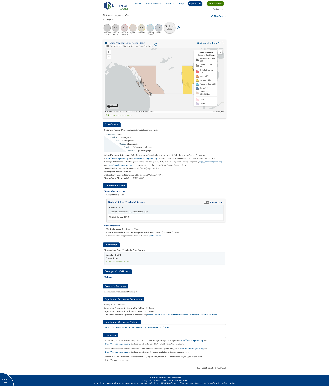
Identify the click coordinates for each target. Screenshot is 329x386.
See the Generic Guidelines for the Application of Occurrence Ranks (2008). (136, 327)
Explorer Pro (195, 3)
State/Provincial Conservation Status (127, 43)
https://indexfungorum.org (116, 158)
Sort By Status (216, 202)
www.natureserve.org (172, 377)
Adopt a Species (215, 3)
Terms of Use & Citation (178, 380)
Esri (222, 112)
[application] (164, 80)
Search (138, 3)
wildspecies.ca (155, 235)
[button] (109, 52)
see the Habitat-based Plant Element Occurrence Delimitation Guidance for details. (182, 314)
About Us (170, 3)
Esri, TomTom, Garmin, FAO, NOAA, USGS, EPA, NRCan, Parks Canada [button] (129, 112)
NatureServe (161, 380)
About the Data (153, 3)
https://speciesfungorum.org (144, 158)
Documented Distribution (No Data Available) (131, 46)
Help (181, 3)
